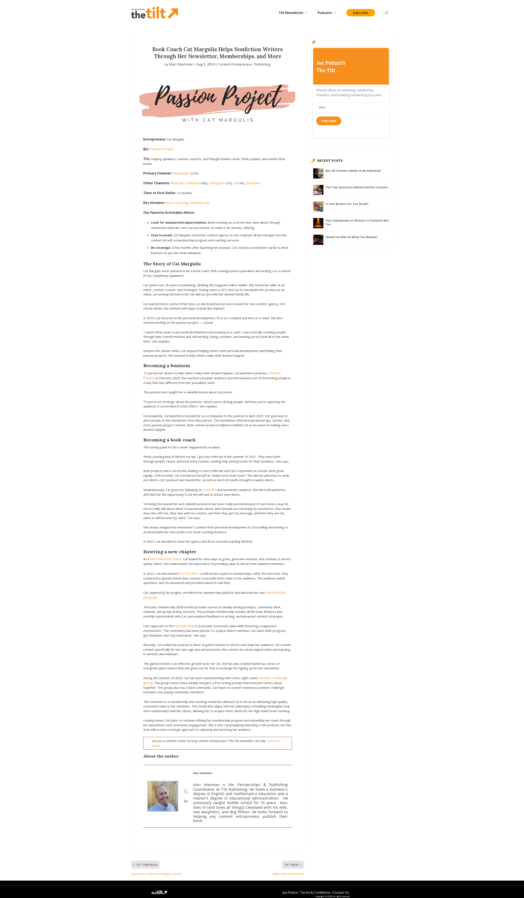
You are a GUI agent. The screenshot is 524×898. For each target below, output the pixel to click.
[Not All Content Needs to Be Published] (318, 173)
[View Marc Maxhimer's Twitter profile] (185, 791)
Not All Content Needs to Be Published (353, 171)
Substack (253, 183)
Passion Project (162, 149)
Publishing (262, 64)
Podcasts (325, 13)
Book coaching (177, 202)
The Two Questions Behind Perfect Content (356, 187)
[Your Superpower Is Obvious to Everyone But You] (318, 223)
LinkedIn (191, 183)
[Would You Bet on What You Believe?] (318, 240)
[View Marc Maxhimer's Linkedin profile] (185, 800)
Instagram (217, 183)
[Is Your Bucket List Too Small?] (318, 206)
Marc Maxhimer (181, 64)
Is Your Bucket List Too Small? (346, 204)
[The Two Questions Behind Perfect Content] (318, 190)
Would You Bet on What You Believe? (351, 237)
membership (199, 202)
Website (177, 183)
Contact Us (340, 892)
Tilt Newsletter (291, 13)
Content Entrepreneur (235, 64)
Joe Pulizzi (290, 892)
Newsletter (181, 173)
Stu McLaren (188, 573)
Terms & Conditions (315, 892)
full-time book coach (165, 559)
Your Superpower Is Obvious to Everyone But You (357, 222)
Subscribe (360, 12)
